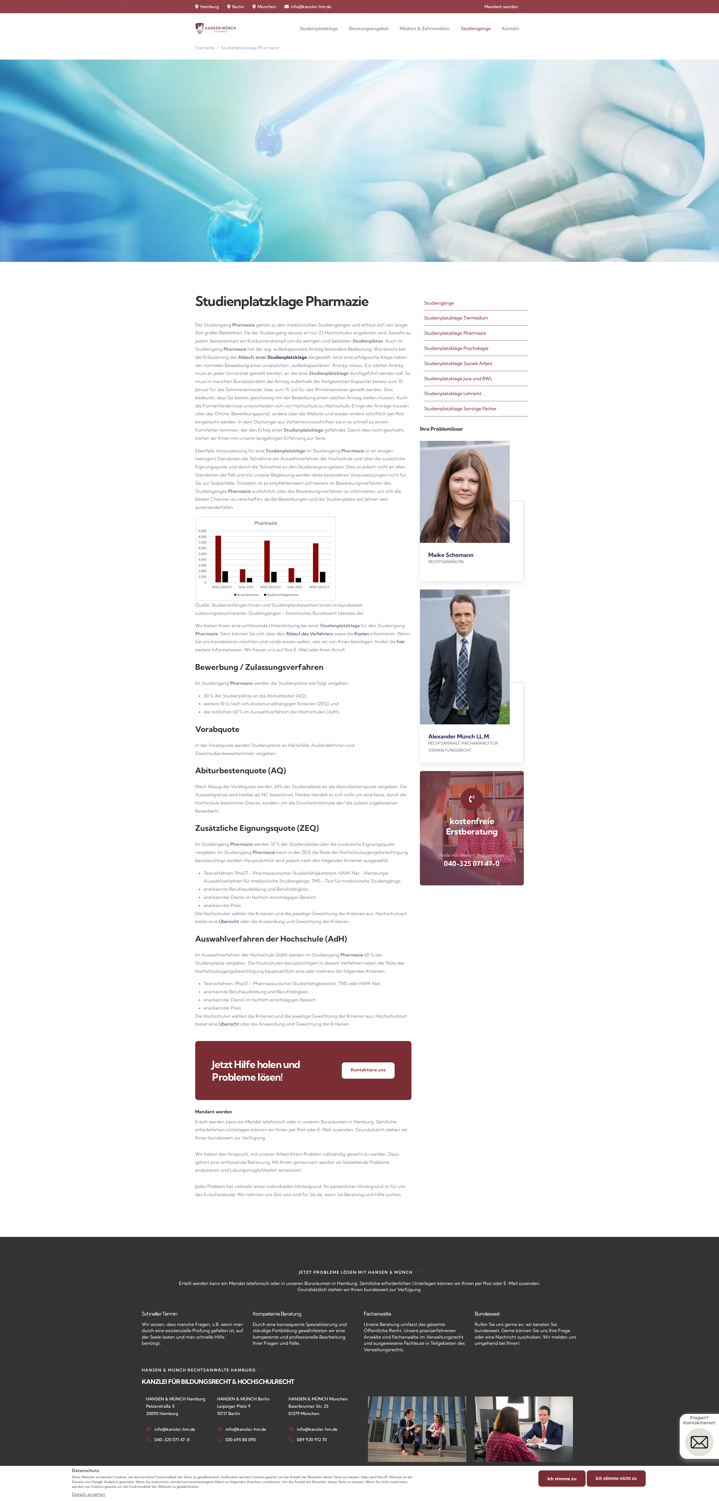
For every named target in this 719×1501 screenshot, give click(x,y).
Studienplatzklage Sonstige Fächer (460, 408)
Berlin (237, 6)
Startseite (205, 47)
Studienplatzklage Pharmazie (455, 333)
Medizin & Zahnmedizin (425, 28)
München (266, 6)
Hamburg (209, 6)
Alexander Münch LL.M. (459, 736)
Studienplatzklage (319, 28)
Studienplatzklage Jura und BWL (458, 378)
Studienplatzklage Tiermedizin (456, 318)
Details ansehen (88, 1494)
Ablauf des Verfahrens (309, 633)
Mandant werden (501, 6)
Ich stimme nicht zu (616, 1478)
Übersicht (229, 921)
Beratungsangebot (368, 28)
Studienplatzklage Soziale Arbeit (458, 363)
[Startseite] (215, 28)
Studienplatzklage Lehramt (452, 393)
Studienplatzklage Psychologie (456, 348)
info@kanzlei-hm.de (311, 6)
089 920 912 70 (312, 1439)
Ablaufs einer (272, 357)
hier (401, 641)
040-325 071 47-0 (472, 863)
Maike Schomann (451, 554)
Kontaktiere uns (368, 1070)
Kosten (361, 633)
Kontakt (510, 28)
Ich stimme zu (562, 1478)
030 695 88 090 (241, 1439)
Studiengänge (476, 28)
